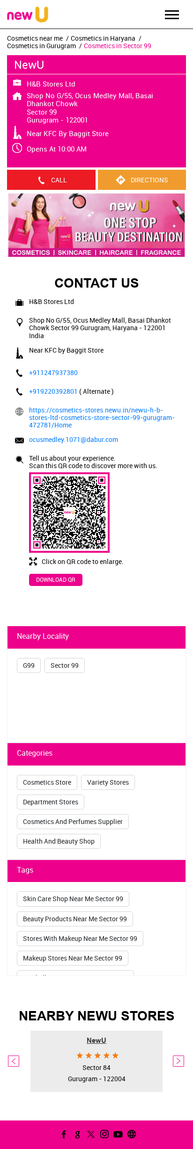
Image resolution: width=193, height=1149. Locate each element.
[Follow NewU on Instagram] (103, 1134)
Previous (14, 1062)
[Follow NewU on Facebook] (63, 1134)
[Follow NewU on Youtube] (117, 1134)
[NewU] (27, 15)
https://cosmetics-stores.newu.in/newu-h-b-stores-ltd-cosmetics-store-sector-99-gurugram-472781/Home (102, 417)
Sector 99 (65, 665)
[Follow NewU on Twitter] (90, 1134)
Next (179, 1062)
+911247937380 (53, 372)
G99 (29, 665)
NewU (96, 1041)
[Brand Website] (131, 1134)
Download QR (55, 579)
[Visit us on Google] (76, 1134)
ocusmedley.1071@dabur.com (73, 439)
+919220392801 (54, 391)
